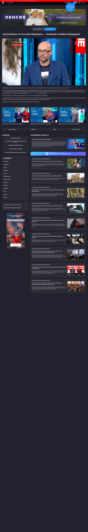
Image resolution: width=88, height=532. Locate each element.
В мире (54, 129)
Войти (83, 2)
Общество (33, 129)
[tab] (38, 29)
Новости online (12, 129)
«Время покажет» (33, 93)
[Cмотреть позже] (28, 124)
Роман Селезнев (76, 129)
